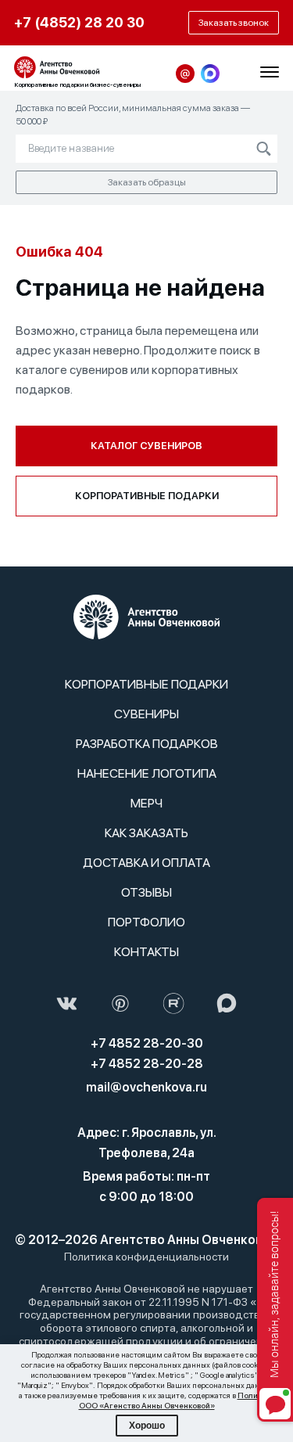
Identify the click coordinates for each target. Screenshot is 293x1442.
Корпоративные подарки (147, 496)
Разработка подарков (147, 743)
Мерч (146, 803)
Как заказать (146, 832)
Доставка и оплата (146, 862)
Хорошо (147, 1425)
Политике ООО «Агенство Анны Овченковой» (177, 1400)
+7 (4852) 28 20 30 (79, 22)
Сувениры (146, 714)
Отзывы (146, 892)
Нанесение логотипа (146, 773)
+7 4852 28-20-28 (147, 1063)
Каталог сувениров (146, 445)
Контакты (146, 951)
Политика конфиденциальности (146, 1256)
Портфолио (146, 922)
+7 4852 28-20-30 (147, 1043)
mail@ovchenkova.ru (146, 1087)
